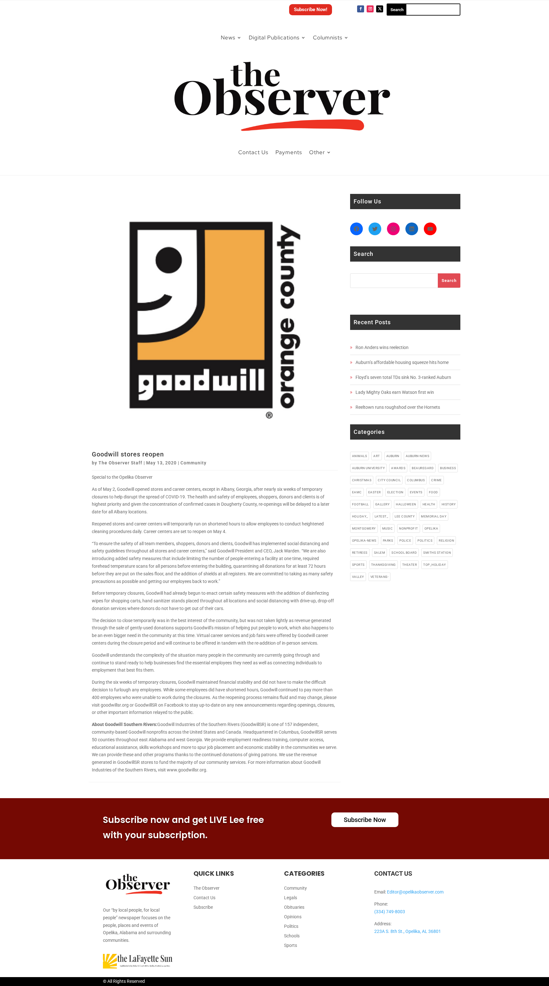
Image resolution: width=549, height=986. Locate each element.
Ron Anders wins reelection (382, 347)
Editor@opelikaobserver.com (415, 891)
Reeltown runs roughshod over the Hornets (398, 407)
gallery (382, 504)
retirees (360, 552)
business (448, 468)
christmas (362, 480)
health (429, 504)
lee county (405, 516)
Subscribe (203, 907)
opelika (431, 528)
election (395, 492)
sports (358, 564)
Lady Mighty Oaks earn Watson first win (395, 392)
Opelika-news (364, 540)
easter (374, 492)
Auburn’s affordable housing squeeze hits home (402, 362)
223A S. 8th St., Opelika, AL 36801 (407, 931)
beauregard (423, 468)
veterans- (379, 577)
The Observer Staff (120, 462)
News (228, 37)
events (416, 492)
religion (446, 540)
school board (404, 552)
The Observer (206, 888)
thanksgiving (383, 564)
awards (398, 468)
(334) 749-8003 (389, 911)
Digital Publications (274, 37)
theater (409, 564)
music (387, 528)
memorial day (433, 516)
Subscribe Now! (310, 9)
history (449, 504)
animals (359, 456)
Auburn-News (418, 456)
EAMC (357, 492)
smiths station (437, 552)
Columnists (327, 37)
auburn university (368, 468)
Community (193, 462)
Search (449, 280)
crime (436, 480)
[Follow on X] (379, 8)
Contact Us (253, 152)
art (376, 456)
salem (379, 552)
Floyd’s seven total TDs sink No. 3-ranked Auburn (403, 377)
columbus (416, 480)
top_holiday (434, 564)
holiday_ (360, 516)
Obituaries (294, 907)
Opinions (293, 916)
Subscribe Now (365, 820)
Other (317, 152)
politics (424, 540)
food (433, 492)
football (360, 504)
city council (389, 480)
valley (358, 577)
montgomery (364, 528)
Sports (290, 945)
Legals (290, 897)
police (405, 540)
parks (388, 540)
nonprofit (408, 528)
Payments (288, 152)
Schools (292, 936)
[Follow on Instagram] (370, 8)
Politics (291, 926)
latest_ (382, 516)
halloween (406, 504)
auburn (392, 456)
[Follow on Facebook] (360, 8)
